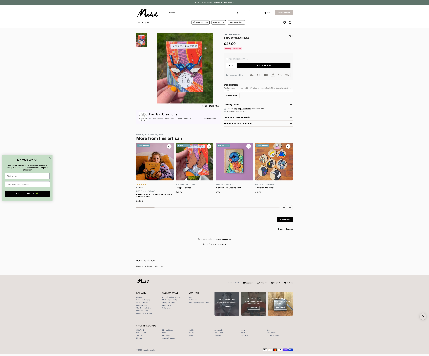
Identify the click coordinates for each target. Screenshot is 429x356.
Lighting (139, 338)
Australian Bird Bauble (264, 188)
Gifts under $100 (236, 22)
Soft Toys (139, 335)
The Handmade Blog (143, 308)
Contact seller (210, 118)
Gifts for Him (140, 330)
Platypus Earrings (183, 188)
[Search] (246, 12)
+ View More (231, 95)
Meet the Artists (142, 311)
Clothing (191, 330)
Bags (268, 330)
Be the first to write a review (214, 244)
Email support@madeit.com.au (199, 302)
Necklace (191, 333)
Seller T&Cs (166, 305)
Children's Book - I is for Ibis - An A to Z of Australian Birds (154, 195)
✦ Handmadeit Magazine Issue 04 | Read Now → (214, 2)
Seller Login (166, 308)
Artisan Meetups (142, 302)
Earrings (165, 333)
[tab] (285, 229)
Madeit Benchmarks (169, 300)
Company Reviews (143, 300)
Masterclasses (141, 305)
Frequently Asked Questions (238, 123)
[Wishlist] (290, 36)
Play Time (165, 335)
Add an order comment (238, 59)
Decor (243, 330)
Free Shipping (202, 22)
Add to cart (263, 65)
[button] (238, 12)
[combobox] (206, 12)
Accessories (218, 330)
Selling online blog (169, 302)
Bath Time (244, 335)
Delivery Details (232, 104)
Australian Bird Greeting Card (228, 188)
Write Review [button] (284, 219)
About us (139, 297)
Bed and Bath (141, 333)
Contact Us (192, 300)
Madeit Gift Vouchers (144, 313)
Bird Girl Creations (163, 114)
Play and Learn (167, 330)
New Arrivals (218, 22)
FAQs (190, 297)
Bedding (217, 335)
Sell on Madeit (284, 13)
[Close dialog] (50, 158)
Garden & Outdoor (169, 338)
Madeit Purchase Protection (237, 117)
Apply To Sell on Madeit (171, 297)
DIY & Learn (218, 333)
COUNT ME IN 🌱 (27, 193)
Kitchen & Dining (273, 335)
